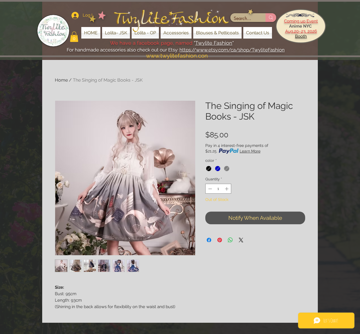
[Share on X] (241, 240)
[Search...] (271, 17)
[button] (74, 37)
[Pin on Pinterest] (219, 240)
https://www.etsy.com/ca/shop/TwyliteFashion (232, 50)
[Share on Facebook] (209, 240)
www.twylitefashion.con (177, 55)
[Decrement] (209, 189)
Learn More (250, 151)
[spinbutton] (218, 189)
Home (61, 80)
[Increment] (227, 189)
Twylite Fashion (213, 43)
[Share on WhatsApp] (230, 240)
